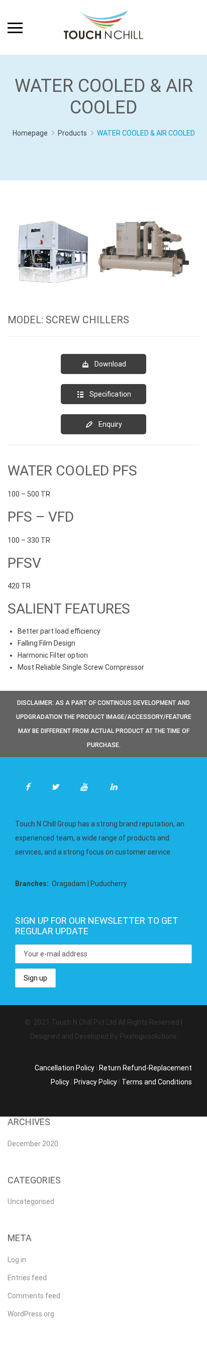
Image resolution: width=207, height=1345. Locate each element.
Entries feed (27, 1278)
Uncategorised (31, 1201)
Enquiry (110, 424)
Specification (110, 394)
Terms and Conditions (157, 1082)
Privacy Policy (95, 1082)
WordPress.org (31, 1314)
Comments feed (34, 1296)
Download (110, 364)
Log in (17, 1260)
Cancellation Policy (64, 1068)
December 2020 (33, 1144)
